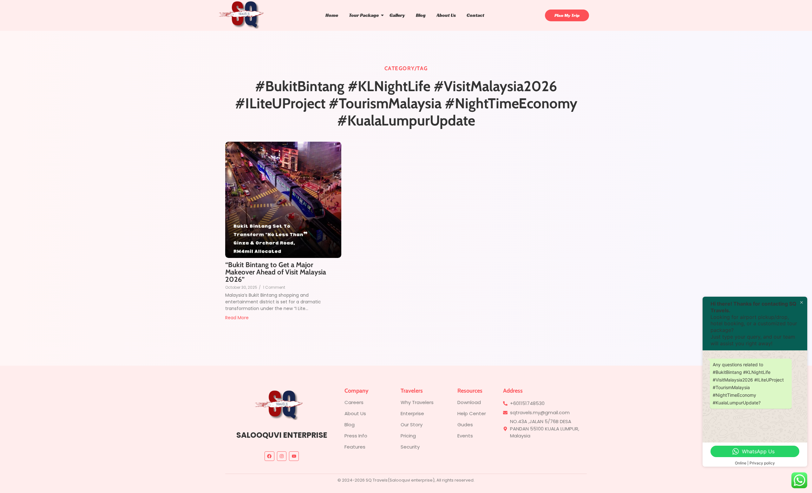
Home (331, 15)
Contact (475, 15)
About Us (446, 15)
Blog (421, 15)
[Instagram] (282, 456)
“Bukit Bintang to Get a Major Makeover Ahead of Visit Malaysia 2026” (275, 272)
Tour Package (364, 15)
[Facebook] (269, 456)
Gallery (397, 15)
